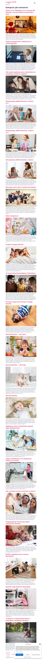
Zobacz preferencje (36, 654)
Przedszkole (13, 654)
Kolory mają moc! (12, 216)
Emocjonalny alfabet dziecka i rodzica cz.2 (19, 131)
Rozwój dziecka (11, 396)
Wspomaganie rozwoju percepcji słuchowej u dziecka (18, 523)
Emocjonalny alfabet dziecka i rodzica (19, 160)
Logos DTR (11, 2)
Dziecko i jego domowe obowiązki (18, 587)
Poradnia (8, 654)
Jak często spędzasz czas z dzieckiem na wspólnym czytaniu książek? (20, 73)
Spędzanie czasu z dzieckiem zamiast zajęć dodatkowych (19, 427)
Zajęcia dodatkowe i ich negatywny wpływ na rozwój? (18, 459)
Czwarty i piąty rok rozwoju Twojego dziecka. (19, 303)
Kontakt (7, 656)
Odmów (27, 654)
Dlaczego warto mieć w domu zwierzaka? (21, 187)
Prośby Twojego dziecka (14, 244)
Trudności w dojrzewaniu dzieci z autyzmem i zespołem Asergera (18, 619)
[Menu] (35, 3)
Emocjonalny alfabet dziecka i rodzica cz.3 (19, 102)
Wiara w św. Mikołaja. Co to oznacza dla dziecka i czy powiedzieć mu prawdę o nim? (20, 12)
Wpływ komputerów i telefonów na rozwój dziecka (18, 42)
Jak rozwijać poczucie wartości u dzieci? (20, 491)
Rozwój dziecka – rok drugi (16, 365)
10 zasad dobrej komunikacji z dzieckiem (20, 273)
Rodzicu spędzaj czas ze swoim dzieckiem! (17, 555)
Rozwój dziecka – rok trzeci (16, 334)
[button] (39, 644)
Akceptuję (19, 654)
